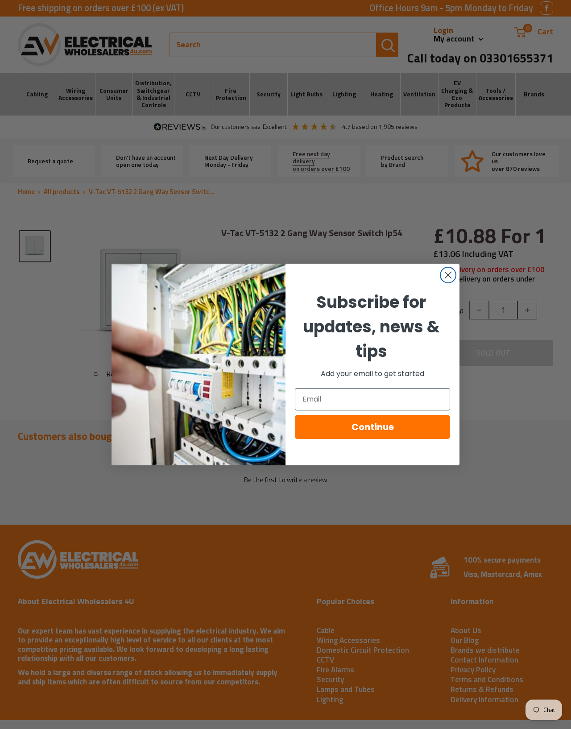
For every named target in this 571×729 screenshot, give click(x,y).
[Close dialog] (448, 275)
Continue (373, 427)
